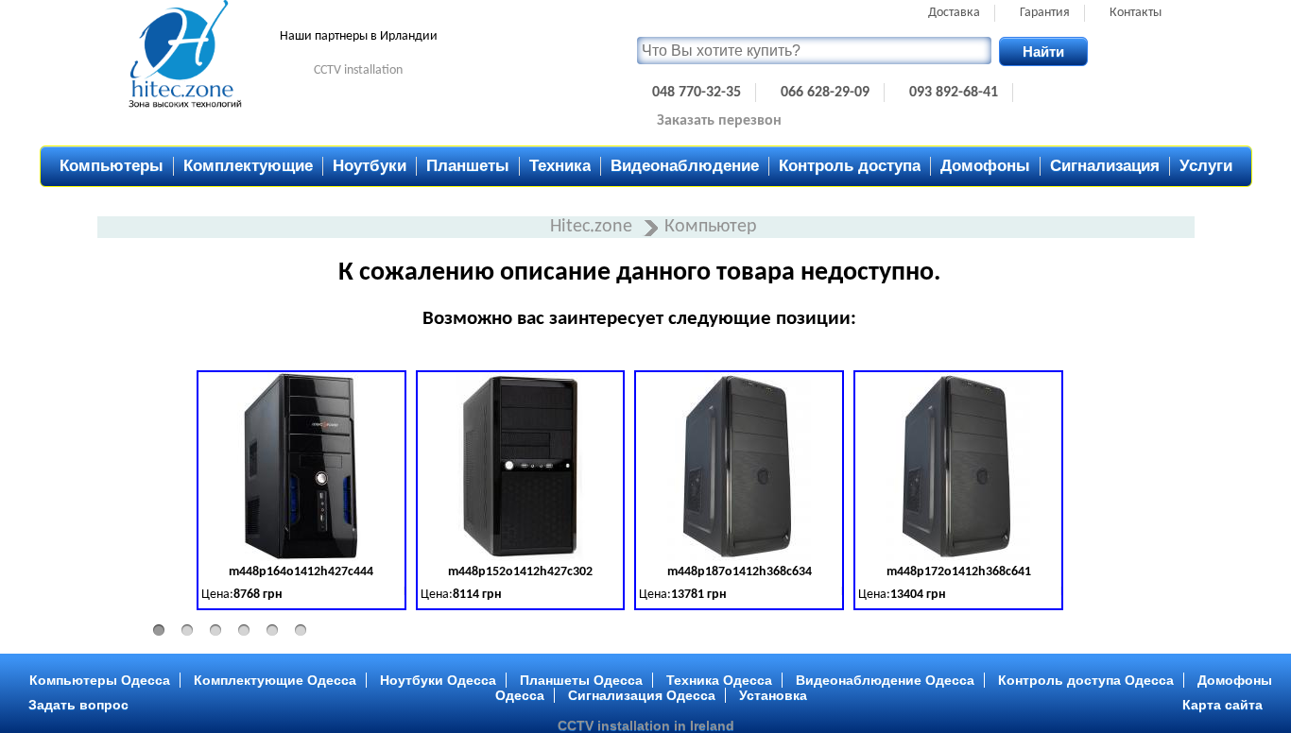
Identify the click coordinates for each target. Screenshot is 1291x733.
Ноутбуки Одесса (438, 680)
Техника (560, 166)
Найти (1043, 51)
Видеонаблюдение (685, 166)
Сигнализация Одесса (641, 695)
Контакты (1136, 13)
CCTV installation (358, 70)
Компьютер (710, 226)
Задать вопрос (78, 704)
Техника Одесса (719, 680)
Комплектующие (248, 166)
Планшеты (467, 166)
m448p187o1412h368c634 (739, 572)
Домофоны (985, 166)
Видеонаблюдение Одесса (885, 680)
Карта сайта (1222, 704)
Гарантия (1045, 13)
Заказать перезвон (719, 120)
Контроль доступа (850, 166)
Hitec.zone (593, 226)
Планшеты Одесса (581, 680)
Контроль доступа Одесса (1086, 680)
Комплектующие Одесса (275, 680)
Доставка (954, 13)
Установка (773, 695)
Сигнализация (1105, 166)
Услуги (1205, 166)
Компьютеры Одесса (99, 680)
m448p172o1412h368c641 (958, 572)
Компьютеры (112, 166)
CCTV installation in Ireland (646, 725)
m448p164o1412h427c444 (301, 572)
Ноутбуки (369, 166)
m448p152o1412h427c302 (520, 572)
